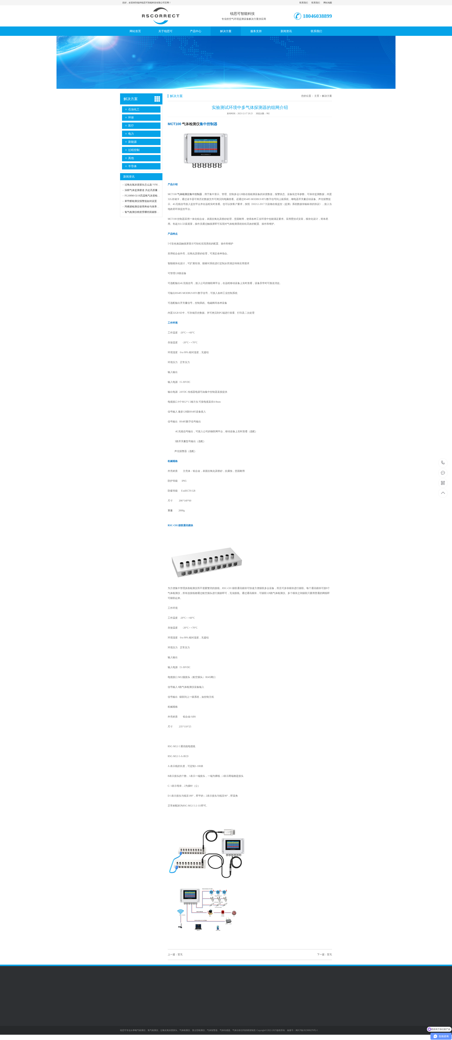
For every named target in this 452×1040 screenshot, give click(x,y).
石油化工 (133, 109)
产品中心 (195, 31)
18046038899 (443, 463)
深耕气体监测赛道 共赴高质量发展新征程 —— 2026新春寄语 (158, 190)
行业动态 (171, 1020)
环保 (131, 117)
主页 (316, 96)
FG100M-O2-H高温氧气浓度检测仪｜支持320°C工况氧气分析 (158, 195)
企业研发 (125, 1020)
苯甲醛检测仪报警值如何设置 (141, 201)
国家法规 (171, 1025)
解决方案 (225, 31)
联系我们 (303, 2)
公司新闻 (171, 1015)
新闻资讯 (286, 31)
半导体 (132, 166)
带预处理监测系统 (199, 1025)
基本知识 (171, 1030)
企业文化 (125, 1015)
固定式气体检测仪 (199, 1015)
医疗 (131, 125)
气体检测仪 (191, 124)
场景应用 (125, 1025)
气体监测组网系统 (199, 1030)
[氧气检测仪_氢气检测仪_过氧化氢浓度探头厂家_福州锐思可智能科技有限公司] (160, 23)
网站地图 (327, 2)
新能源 (132, 141)
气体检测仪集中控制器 (189, 194)
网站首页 (135, 31)
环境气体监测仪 (197, 1036)
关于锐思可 (165, 31)
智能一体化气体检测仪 (201, 1020)
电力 (131, 133)
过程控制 (133, 149)
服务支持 (256, 31)
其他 (131, 158)
